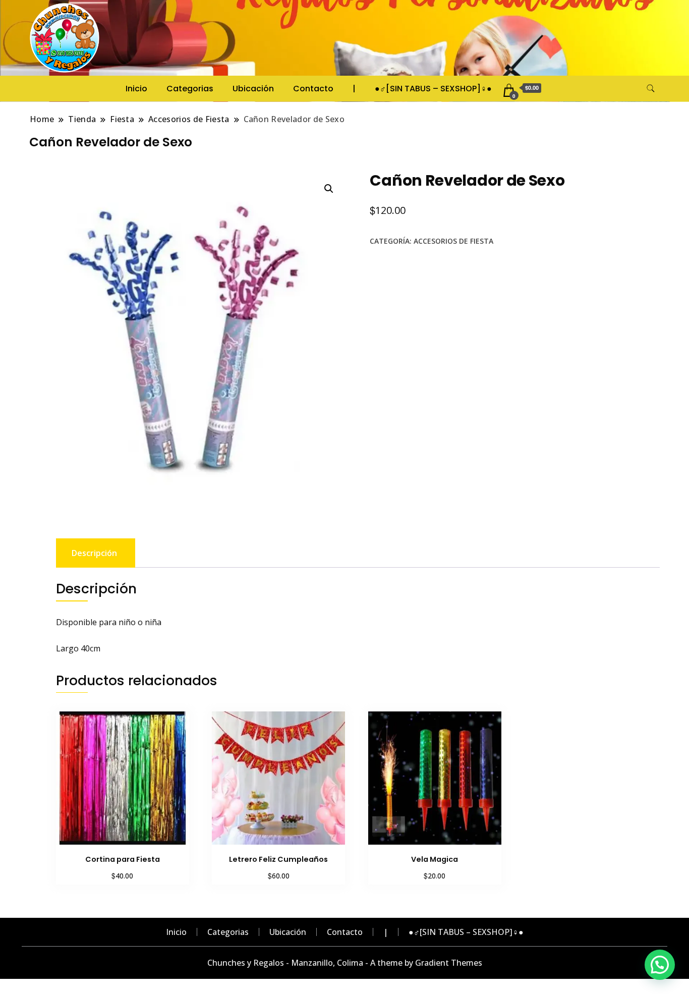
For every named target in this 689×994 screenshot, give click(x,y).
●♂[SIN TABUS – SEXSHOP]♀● (433, 88)
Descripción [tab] (94, 553)
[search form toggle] (651, 88)
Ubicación (253, 88)
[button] (329, 189)
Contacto (313, 88)
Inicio (136, 88)
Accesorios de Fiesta (453, 241)
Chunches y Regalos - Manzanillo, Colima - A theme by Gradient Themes (344, 962)
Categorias (189, 88)
